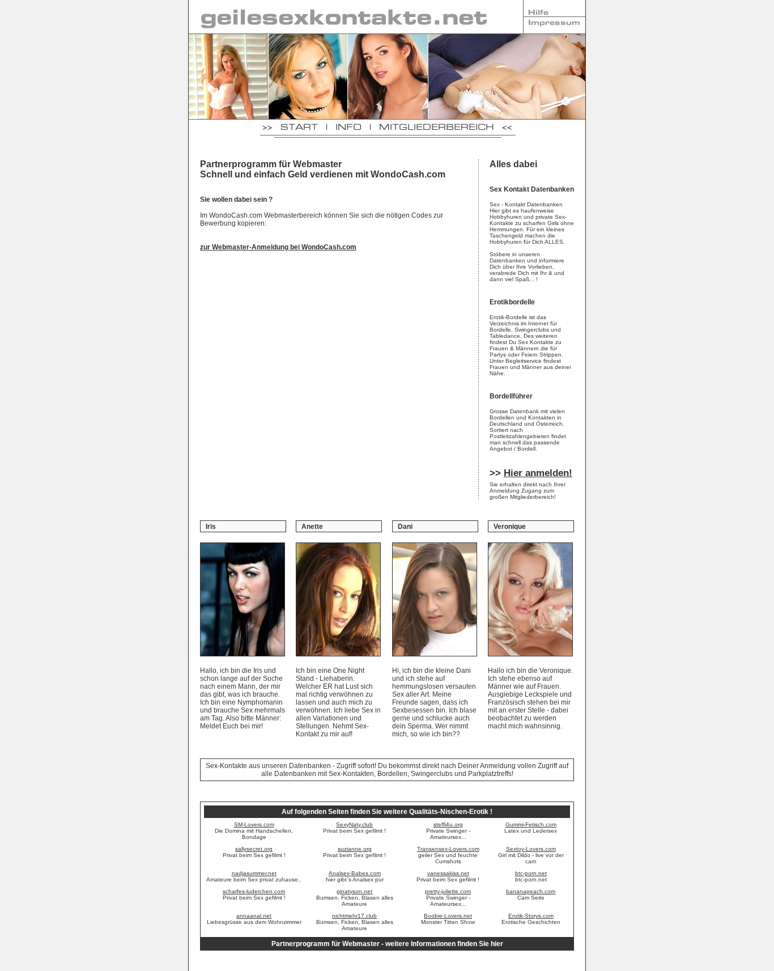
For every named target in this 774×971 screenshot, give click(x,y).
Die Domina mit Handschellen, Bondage (254, 830)
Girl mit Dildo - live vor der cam (531, 855)
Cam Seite (530, 894)
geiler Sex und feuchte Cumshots (448, 855)
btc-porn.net (531, 876)
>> (531, 473)
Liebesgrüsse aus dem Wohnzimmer (254, 919)
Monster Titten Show (448, 919)
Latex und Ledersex (530, 827)
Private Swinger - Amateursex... (448, 830)
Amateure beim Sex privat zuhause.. (253, 876)
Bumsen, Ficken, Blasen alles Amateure (354, 897)
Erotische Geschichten (530, 919)
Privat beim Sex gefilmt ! (354, 827)
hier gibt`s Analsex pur (355, 876)
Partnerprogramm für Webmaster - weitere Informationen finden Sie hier (387, 944)
